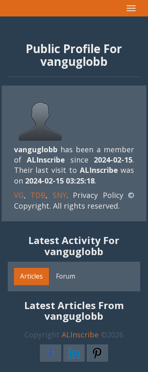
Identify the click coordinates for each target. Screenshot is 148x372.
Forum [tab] (65, 276)
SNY (60, 195)
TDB (38, 195)
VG (19, 195)
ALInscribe (80, 334)
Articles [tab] (31, 276)
